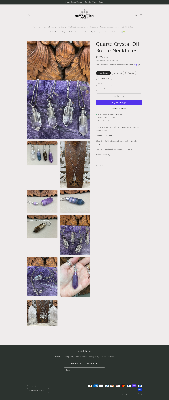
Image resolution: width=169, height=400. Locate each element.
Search (57, 357)
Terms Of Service (107, 357)
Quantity (99, 83)
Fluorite (131, 73)
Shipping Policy (68, 357)
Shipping (99, 60)
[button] (29, 15)
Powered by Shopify (136, 394)
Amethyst (118, 73)
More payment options (119, 108)
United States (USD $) (36, 390)
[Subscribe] (102, 370)
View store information (107, 121)
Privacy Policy (94, 357)
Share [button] (101, 166)
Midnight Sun (126, 394)
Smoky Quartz (104, 78)
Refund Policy (81, 357)
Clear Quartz (103, 73)
